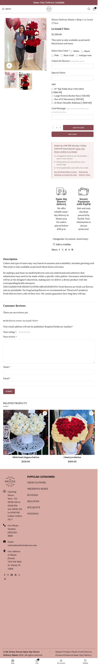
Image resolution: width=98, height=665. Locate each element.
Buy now (73, 134)
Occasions (70, 239)
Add (54, 84)
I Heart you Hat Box (72, 457)
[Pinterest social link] (66, 249)
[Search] (88, 8)
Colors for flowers (68, 61)
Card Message (70, 110)
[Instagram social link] (8, 575)
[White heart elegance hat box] (25, 432)
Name (7, 367)
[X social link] (62, 249)
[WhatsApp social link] (19, 575)
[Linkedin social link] (69, 249)
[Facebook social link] (59, 249)
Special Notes (58, 72)
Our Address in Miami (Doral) (14, 555)
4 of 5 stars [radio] (27, 332)
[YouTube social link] (12, 575)
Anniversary (82, 239)
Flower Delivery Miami (63, 19)
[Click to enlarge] (9, 65)
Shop (79, 19)
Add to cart (78, 128)
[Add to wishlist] (45, 413)
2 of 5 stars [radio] (22, 332)
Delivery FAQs (84, 175)
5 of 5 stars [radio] (29, 332)
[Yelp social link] (5, 579)
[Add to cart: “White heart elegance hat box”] (5, 452)
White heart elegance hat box (26, 457)
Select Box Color (61, 50)
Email (6, 378)
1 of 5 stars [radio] (20, 332)
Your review (10, 336)
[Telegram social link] (72, 249)
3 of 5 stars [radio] (24, 332)
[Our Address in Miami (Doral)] (4, 551)
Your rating (9, 332)
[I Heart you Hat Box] (72, 432)
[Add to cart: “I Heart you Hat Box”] (52, 452)
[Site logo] (49, 8)
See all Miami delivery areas (65, 172)
